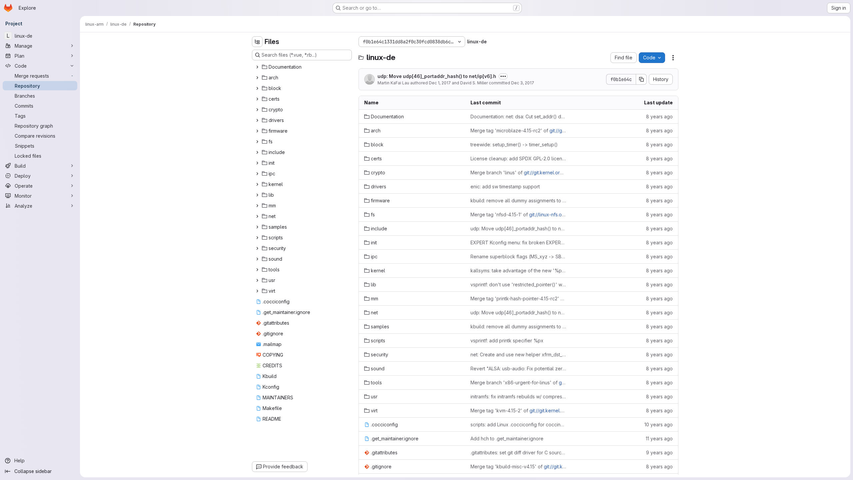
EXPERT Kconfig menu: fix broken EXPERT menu (518, 242)
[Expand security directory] (257, 248)
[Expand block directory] (257, 88)
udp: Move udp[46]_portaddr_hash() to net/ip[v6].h (437, 76)
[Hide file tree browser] (257, 41)
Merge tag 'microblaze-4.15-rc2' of (518, 130)
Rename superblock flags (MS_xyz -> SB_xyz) (518, 256)
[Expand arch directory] (257, 78)
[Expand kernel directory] (257, 184)
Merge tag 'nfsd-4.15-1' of (518, 214)
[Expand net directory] (257, 216)
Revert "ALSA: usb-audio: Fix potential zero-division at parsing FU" (518, 368)
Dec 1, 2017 (440, 82)
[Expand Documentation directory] (257, 67)
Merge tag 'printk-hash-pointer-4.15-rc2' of (518, 298)
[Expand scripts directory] (257, 238)
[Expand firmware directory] (257, 131)
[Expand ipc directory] (257, 174)
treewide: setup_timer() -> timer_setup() (514, 144)
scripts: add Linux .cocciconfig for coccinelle (518, 424)
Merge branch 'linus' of (518, 172)
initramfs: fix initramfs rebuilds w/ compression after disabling (518, 396)
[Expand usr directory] (257, 280)
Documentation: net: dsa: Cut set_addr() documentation (518, 116)
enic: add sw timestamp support (505, 186)
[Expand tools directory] (257, 270)
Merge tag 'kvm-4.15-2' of (518, 410)
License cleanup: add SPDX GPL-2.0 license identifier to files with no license (518, 158)
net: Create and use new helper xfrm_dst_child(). (518, 354)
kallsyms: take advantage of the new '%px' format (518, 270)
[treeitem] (302, 67)
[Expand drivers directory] (257, 120)
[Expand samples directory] (257, 227)
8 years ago (659, 116)
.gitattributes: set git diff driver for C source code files (518, 452)
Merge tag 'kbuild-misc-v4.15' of (518, 466)
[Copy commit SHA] (641, 79)
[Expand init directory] (257, 163)
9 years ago (659, 452)
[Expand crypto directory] (257, 110)
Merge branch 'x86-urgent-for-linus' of (518, 382)
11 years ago (659, 438)
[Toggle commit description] (503, 76)
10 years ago (658, 424)
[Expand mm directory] (257, 206)
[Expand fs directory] (257, 142)
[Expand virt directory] (257, 291)
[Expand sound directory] (257, 259)
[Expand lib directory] (257, 195)
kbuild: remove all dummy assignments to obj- (518, 200)
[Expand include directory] (257, 152)
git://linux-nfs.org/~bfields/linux (563, 214)
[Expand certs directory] (257, 99)
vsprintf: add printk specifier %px (506, 340)
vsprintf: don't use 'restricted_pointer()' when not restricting (518, 284)
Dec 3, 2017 (522, 82)
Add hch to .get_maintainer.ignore (506, 438)
